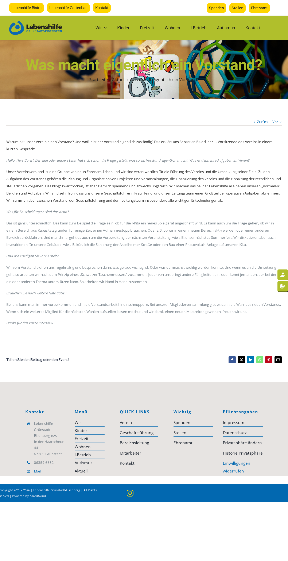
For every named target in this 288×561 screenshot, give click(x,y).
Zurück (262, 121)
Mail (37, 471)
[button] (243, 443)
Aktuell (118, 79)
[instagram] (130, 493)
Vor (275, 121)
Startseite (98, 79)
